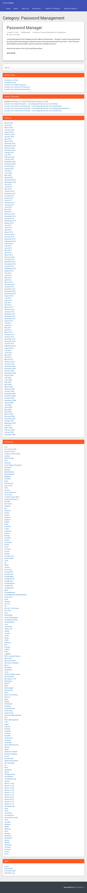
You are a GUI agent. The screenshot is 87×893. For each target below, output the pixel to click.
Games (6, 551)
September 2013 (10, 268)
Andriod (7, 456)
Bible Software (9, 474)
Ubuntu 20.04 (9, 797)
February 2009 (9, 389)
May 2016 (7, 209)
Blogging (7, 476)
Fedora (6, 533)
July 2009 (7, 378)
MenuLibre (8, 658)
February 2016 (9, 214)
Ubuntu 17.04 (9, 790)
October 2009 (9, 371)
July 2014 (7, 246)
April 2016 (8, 212)
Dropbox (7, 517)
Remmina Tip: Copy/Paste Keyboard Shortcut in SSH (30, 101)
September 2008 (10, 400)
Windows (7, 829)
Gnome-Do (8, 570)
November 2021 (10, 150)
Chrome (7, 490)
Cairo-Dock (8, 485)
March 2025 (8, 127)
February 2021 (9, 157)
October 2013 (9, 266)
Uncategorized (61, 32)
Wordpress (8, 838)
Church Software (10, 492)
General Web (8, 558)
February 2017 (9, 202)
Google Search (9, 583)
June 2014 (8, 248)
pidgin (6, 724)
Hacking (7, 601)
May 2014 (7, 250)
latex (6, 651)
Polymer (7, 726)
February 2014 (9, 257)
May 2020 (7, 175)
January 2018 (9, 191)
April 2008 (8, 412)
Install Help (8, 615)
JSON (6, 640)
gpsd (6, 590)
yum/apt (7, 849)
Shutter (7, 747)
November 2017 (10, 193)
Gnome (7, 567)
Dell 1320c (8, 504)
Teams (6, 772)
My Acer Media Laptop (12, 674)
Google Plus (8, 581)
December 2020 (9, 162)
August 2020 (8, 168)
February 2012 (9, 309)
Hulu (6, 613)
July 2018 (7, 184)
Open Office (8, 711)
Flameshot (8, 542)
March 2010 (8, 359)
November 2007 (10, 418)
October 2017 (9, 196)
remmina (7, 733)
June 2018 (8, 187)
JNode (6, 631)
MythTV (7, 683)
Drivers (6, 515)
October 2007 (9, 421)
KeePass (37, 32)
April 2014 (8, 253)
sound (6, 756)
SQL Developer (9, 763)
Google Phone (9, 579)
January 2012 (9, 312)
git (5, 563)
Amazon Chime (9, 451)
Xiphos (6, 840)
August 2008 (8, 403)
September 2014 (10, 241)
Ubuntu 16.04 (9, 788)
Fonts (6, 547)
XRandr (7, 842)
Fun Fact (7, 549)
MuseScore (8, 670)
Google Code (8, 574)
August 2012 (8, 296)
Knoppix (7, 647)
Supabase (7, 770)
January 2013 (9, 287)
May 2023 (7, 139)
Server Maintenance (11, 745)
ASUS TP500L (9, 458)
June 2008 (8, 407)
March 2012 (8, 307)
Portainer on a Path (11, 80)
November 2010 (10, 341)
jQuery (6, 638)
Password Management (48, 32)
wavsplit (7, 822)
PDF (5, 717)
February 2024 (9, 134)
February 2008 (9, 416)
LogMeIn (7, 654)
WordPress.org (9, 873)
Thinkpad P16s (9, 774)
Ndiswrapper (8, 688)
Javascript (8, 626)
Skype (6, 749)
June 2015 (8, 228)
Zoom (6, 854)
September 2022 (10, 146)
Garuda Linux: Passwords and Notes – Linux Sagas (22, 108)
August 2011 (8, 321)
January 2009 (9, 391)
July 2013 (7, 273)
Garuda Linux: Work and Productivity (17, 87)
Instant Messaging (11, 617)
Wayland (7, 824)
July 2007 (7, 425)
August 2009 (8, 375)
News (6, 692)
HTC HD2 (7, 611)
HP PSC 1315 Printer (11, 608)
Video (6, 811)
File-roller (7, 538)
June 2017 (8, 200)
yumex (6, 852)
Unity (6, 808)
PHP (6, 722)
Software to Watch (11, 751)
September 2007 (10, 423)
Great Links (8, 597)
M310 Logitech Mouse (12, 656)
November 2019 (10, 180)
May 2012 (7, 303)
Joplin (6, 636)
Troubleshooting (10, 779)
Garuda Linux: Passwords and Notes (17, 89)
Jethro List (25, 8)
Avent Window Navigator (13, 465)
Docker (6, 513)
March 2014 (8, 255)
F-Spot (6, 529)
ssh (5, 765)
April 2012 (8, 305)
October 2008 (9, 398)
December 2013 (9, 262)
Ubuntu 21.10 (9, 804)
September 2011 (10, 318)
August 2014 (8, 243)
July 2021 (7, 155)
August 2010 (8, 348)
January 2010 (9, 364)
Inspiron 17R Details (52, 8)
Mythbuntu (8, 681)
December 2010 (9, 339)
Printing (7, 729)
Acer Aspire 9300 (10, 449)
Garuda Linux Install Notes (48, 104)
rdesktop (7, 731)
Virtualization (9, 815)
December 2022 (9, 143)
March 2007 (8, 428)
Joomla (7, 633)
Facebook (7, 531)
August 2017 (8, 198)
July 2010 (7, 350)
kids (5, 645)
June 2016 (8, 207)
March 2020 (8, 177)
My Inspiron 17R (10, 679)
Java (6, 624)
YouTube (7, 847)
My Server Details (70, 8)
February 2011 (9, 334)
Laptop (7, 649)
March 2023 (8, 141)
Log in (6, 866)
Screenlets (8, 742)
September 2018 (10, 182)
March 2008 (8, 414)
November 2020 (10, 164)
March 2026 (8, 123)
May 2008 (7, 409)
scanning (7, 740)
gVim (6, 599)
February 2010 (9, 362)
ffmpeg (7, 535)
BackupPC (8, 467)
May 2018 (7, 189)
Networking (8, 690)
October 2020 (9, 166)
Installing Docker (10, 82)
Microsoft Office (10, 661)
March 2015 (8, 232)
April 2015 (8, 230)
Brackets (7, 479)
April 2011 (8, 330)
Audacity (7, 463)
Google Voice (9, 588)
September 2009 (10, 373)
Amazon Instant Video (12, 454)
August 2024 (8, 132)
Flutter (6, 545)
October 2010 (9, 343)
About (16, 8)
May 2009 (7, 382)
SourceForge (8, 758)
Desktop (7, 506)
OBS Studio (8, 704)
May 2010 (7, 355)
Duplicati (7, 520)
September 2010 (10, 346)
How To (7, 604)
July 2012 (7, 298)
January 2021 (9, 159)
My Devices (36, 8)
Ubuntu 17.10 (9, 792)
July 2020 (7, 171)
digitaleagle (26, 32)
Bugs (6, 481)
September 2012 (10, 293)
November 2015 (10, 216)
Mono (6, 665)
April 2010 (8, 357)
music (6, 672)
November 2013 (10, 264)
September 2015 (10, 221)
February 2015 (9, 234)
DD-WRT (7, 501)
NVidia (6, 701)
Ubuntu (7, 781)
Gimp (6, 560)
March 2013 (8, 282)
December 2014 (9, 239)
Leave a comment (14, 34)
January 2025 (9, 130)
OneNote (7, 706)
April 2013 (8, 280)
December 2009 (9, 366)
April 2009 (8, 384)
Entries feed (8, 868)
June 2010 (8, 353)
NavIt (6, 686)
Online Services (9, 708)
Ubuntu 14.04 (9, 783)
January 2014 (9, 259)
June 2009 (8, 380)
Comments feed (10, 871)
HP (5, 606)
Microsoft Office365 (11, 663)
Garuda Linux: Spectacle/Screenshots (56, 108)
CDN (6, 488)
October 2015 (9, 218)
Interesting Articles (11, 620)
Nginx (6, 699)
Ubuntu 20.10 (9, 799)
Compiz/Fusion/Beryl (11, 497)
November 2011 (10, 316)
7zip (5, 447)
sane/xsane (8, 738)
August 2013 (8, 271)
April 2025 (8, 125)
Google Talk (8, 586)
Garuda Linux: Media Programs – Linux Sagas (20, 104)
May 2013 (7, 278)
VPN (6, 820)
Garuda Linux (9, 556)
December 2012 (9, 289)
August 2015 (8, 223)
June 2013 (8, 275)
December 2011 (9, 314)
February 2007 (9, 430)
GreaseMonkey (9, 592)
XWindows (8, 845)
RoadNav (7, 736)
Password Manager (24, 27)
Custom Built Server (11, 499)
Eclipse (6, 522)
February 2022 (9, 148)
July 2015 (7, 225)
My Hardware (9, 676)
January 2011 (9, 337)
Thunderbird (8, 776)
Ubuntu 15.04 (9, 786)
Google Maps (9, 576)
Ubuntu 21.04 (9, 802)
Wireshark (7, 836)
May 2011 (7, 328)
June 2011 (8, 325)
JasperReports (9, 622)
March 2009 (8, 387)
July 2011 (7, 323)
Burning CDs (8, 483)
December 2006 (9, 434)
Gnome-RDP (8, 572)
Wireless (7, 833)
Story (6, 767)
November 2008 (10, 396)
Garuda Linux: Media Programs (15, 85)
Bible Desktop (9, 472)
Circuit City (8, 495)
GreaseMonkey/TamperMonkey (15, 595)
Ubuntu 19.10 (9, 795)
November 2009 (10, 368)
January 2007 (9, 432)
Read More (11, 53)
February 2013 (9, 284)
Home (8, 8)
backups (7, 470)
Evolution (7, 526)
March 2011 (8, 332)
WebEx (6, 827)
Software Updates (10, 754)
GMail (6, 565)
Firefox (6, 540)
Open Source (8, 713)
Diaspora (7, 510)
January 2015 (9, 237)
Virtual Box (8, 813)
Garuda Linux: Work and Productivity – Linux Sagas (22, 106)
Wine (6, 831)
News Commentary (11, 695)
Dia (5, 508)
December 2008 (9, 393)
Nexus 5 (7, 697)
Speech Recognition (11, 761)
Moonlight (8, 667)
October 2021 (9, 152)
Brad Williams (79, 887)
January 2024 (9, 137)
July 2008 (7, 405)
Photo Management (11, 720)
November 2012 (10, 291)
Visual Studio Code (11, 817)
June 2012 (8, 300)
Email (6, 524)
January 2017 (9, 205)
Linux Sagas (8, 3)
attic (6, 460)
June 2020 (8, 173)
